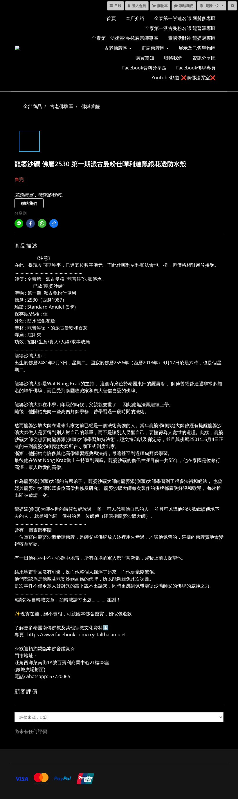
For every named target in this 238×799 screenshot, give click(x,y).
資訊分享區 (204, 58)
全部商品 (32, 106)
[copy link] (53, 223)
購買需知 (145, 58)
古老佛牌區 (116, 48)
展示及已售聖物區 (197, 48)
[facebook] (30, 223)
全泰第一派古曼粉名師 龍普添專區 (180, 28)
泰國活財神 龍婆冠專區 (192, 38)
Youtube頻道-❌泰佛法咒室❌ (184, 77)
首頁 (111, 18)
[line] (19, 223)
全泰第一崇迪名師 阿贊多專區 (185, 18)
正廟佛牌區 (153, 48)
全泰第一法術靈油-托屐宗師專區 (125, 38)
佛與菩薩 (90, 106)
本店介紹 (135, 18)
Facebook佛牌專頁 (196, 68)
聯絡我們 (173, 58)
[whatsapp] (42, 223)
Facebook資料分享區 (144, 68)
